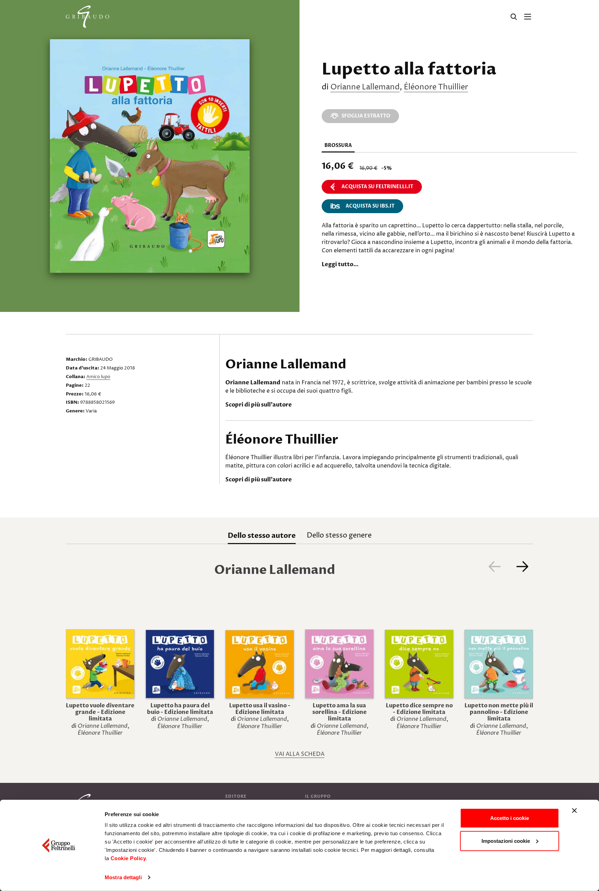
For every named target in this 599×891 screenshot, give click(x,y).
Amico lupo (98, 377)
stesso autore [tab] (262, 535)
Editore (235, 796)
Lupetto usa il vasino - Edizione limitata (259, 709)
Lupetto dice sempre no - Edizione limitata (419, 709)
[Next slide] (522, 566)
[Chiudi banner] (574, 810)
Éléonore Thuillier (436, 87)
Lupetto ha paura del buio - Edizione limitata (180, 709)
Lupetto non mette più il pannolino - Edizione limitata (499, 712)
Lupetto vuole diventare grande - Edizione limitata (100, 712)
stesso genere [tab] (339, 535)
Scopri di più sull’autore (258, 405)
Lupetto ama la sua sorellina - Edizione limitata (339, 712)
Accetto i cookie (509, 818)
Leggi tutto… (340, 264)
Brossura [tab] (338, 145)
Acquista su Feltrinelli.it (377, 186)
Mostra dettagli (123, 877)
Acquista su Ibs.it (370, 206)
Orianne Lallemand (365, 87)
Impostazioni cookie (505, 841)
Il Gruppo (318, 796)
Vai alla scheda (299, 754)
